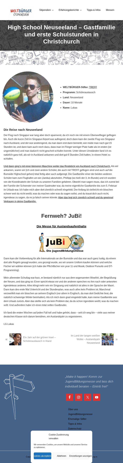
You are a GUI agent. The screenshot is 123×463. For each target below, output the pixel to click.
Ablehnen (61, 456)
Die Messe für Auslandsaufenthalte (61, 226)
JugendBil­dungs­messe (80, 414)
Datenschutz (74, 428)
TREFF (93, 87)
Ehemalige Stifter (77, 419)
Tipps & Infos (75, 424)
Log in (94, 457)
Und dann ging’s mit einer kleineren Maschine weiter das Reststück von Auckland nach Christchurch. (57, 166)
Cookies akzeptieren (42, 456)
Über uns (73, 409)
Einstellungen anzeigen (80, 456)
